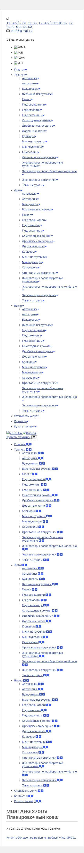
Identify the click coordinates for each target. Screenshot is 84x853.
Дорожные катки (33, 130)
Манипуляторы (32, 146)
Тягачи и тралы (32, 185)
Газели (26, 99)
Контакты (20, 421)
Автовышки (29, 78)
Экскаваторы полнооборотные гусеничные (42, 539)
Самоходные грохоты (36, 120)
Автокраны (29, 83)
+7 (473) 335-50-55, (22, 23)
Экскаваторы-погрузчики (39, 179)
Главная (19, 69)
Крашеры (28, 136)
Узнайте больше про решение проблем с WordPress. (41, 837)
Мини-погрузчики (34, 141)
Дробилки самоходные (37, 125)
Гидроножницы (32, 115)
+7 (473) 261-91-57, (53, 23)
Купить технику (24, 426)
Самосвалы (30, 152)
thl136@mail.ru (21, 31)
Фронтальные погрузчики (39, 157)
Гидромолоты (31, 109)
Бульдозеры (30, 88)
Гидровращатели (33, 104)
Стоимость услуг (25, 416)
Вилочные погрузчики (36, 94)
